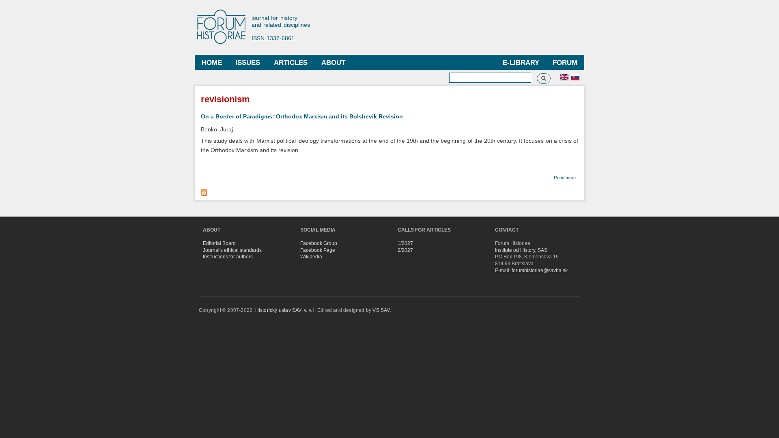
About (333, 63)
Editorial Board (219, 243)
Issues (247, 63)
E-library (521, 63)
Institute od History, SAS (521, 250)
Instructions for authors (228, 257)
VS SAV (381, 310)
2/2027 (405, 250)
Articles (291, 63)
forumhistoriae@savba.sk (540, 270)
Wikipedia (311, 257)
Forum (565, 63)
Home (212, 63)
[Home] (225, 27)
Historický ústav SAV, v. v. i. (286, 310)
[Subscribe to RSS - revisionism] (205, 190)
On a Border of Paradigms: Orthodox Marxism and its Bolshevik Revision (302, 116)
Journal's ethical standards (232, 250)
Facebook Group (318, 243)
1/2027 (405, 243)
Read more (565, 177)
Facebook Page (317, 250)
